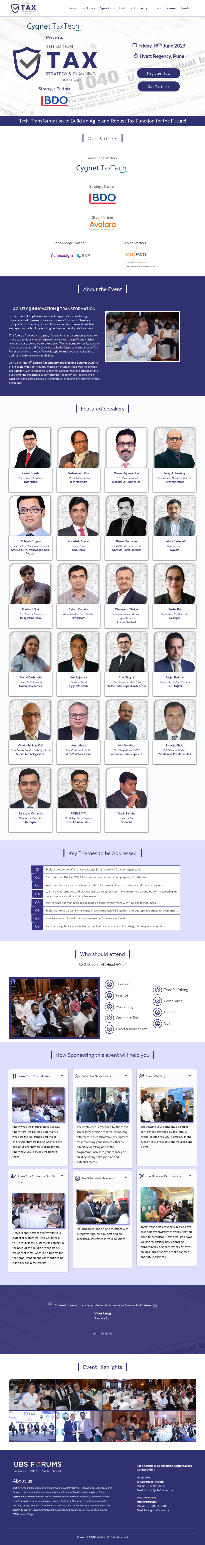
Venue (171, 7)
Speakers (107, 7)
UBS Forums (98, 1537)
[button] (138, 357)
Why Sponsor (151, 7)
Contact (187, 7)
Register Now (158, 73)
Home (72, 7)
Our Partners (159, 86)
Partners (88, 7)
